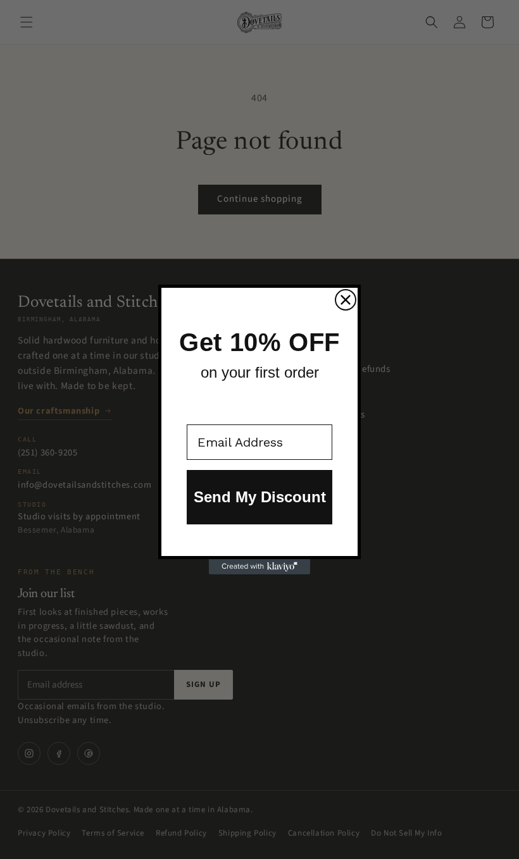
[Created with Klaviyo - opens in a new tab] (259, 566)
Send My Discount (260, 496)
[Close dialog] (345, 300)
